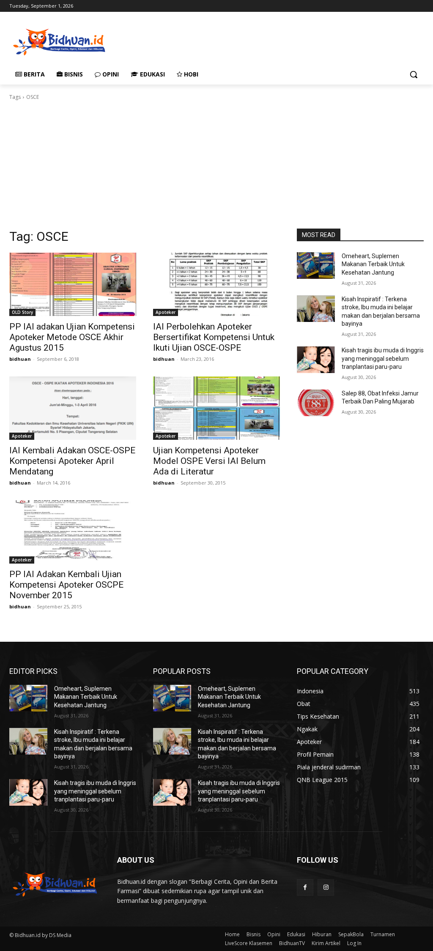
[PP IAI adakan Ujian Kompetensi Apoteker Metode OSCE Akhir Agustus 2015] (72, 284)
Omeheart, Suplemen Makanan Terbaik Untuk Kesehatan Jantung (373, 264)
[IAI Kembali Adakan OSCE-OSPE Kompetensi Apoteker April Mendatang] (72, 408)
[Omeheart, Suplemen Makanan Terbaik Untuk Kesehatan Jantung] (316, 265)
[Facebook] (305, 887)
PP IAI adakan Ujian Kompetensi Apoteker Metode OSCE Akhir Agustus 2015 (72, 337)
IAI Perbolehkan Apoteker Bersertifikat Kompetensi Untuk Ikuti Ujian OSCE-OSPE (213, 337)
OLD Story (22, 312)
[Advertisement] (208, 41)
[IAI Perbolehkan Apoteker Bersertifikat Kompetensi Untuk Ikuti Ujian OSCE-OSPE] (216, 284)
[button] (413, 74)
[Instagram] (326, 887)
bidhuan (20, 359)
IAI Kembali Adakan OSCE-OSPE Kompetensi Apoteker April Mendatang (72, 461)
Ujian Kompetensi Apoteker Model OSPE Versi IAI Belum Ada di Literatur (209, 461)
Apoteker (165, 312)
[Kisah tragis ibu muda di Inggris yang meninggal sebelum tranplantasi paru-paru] (316, 359)
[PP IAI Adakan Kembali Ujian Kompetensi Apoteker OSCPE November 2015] (72, 532)
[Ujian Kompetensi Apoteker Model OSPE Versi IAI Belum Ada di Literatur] (216, 408)
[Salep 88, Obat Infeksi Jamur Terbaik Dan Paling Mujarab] (316, 403)
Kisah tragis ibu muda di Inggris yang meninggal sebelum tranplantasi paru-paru (383, 358)
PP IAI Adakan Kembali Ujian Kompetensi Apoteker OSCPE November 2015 (66, 584)
